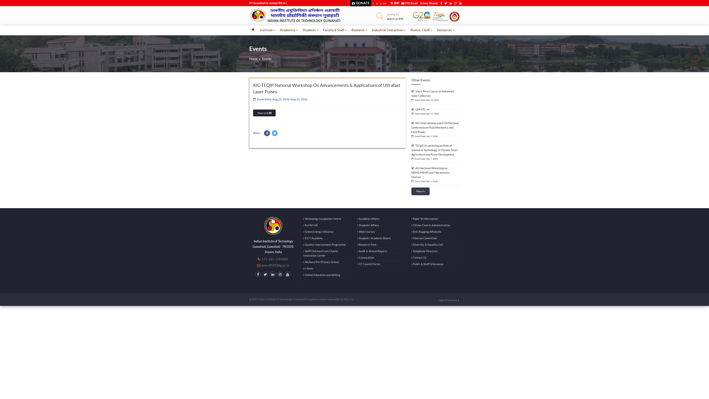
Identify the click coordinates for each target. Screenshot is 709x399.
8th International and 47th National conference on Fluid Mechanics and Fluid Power (435, 127)
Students (309, 30)
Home (253, 59)
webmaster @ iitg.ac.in (340, 299)
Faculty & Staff (333, 30)
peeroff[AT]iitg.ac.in (275, 265)
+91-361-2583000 (275, 259)
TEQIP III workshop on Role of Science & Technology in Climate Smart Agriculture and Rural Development (434, 150)
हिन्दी (396, 3)
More (419, 191)
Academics (287, 30)
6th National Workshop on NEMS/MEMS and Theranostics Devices (430, 172)
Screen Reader (429, 3)
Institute (266, 30)
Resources (444, 30)
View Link (263, 113)
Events (266, 59)
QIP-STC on (422, 109)
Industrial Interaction (387, 30)
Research (358, 30)
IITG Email (411, 3)
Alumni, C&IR (420, 30)
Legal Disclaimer (448, 300)
